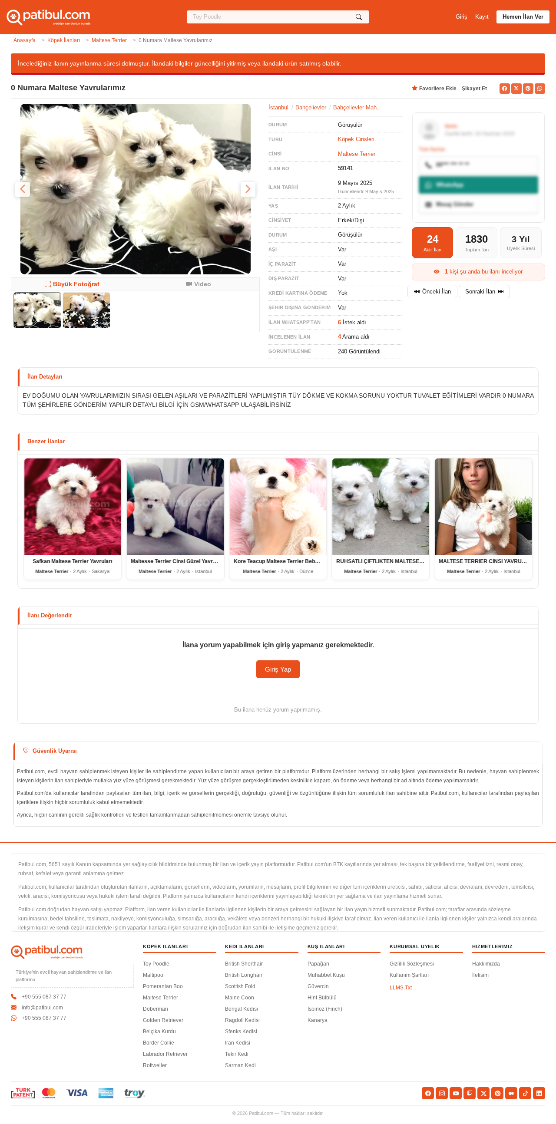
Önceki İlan (436, 291)
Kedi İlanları (244, 946)
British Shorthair (244, 964)
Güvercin (318, 986)
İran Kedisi (237, 1043)
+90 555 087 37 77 (44, 997)
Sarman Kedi (240, 1065)
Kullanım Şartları (409, 975)
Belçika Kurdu (159, 1031)
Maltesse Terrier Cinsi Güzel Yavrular (176, 562)
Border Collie (158, 1043)
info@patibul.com (42, 1008)
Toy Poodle (156, 964)
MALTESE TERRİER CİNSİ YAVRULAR (486, 562)
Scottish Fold (240, 986)
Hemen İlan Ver (523, 16)
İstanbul (278, 107)
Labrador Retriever (165, 1054)
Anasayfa (24, 40)
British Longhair (243, 975)
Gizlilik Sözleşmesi (412, 964)
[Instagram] (442, 1093)
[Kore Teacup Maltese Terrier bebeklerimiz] (278, 506)
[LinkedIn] (539, 1093)
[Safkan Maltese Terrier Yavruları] (72, 506)
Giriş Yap (278, 669)
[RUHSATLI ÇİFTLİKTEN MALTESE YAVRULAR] (380, 506)
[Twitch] (469, 1093)
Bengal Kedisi (241, 1009)
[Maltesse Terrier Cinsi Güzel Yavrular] (175, 506)
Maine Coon (239, 998)
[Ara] (359, 17)
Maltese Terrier (109, 40)
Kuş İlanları (326, 946)
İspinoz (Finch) (325, 1009)
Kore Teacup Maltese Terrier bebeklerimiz (286, 562)
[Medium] (511, 1093)
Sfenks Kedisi (241, 1031)
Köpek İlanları (63, 40)
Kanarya (318, 1020)
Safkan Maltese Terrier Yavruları (73, 562)
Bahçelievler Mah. (355, 107)
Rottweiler (155, 1065)
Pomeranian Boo (163, 986)
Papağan (318, 964)
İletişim (480, 975)
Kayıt (482, 16)
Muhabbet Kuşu (326, 975)
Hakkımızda (486, 964)
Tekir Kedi (236, 1054)
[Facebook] (428, 1093)
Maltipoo (153, 975)
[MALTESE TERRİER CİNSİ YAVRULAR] (483, 506)
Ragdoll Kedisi (242, 1020)
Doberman (155, 1009)
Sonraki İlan (480, 291)
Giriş (461, 16)
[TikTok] (525, 1093)
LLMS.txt (401, 988)
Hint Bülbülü (322, 998)
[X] (483, 1093)
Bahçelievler (310, 107)
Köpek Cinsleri (356, 139)
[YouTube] (456, 1093)
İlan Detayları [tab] (45, 376)
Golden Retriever (163, 1020)
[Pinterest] (497, 1093)
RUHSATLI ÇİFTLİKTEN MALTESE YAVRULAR (392, 562)
